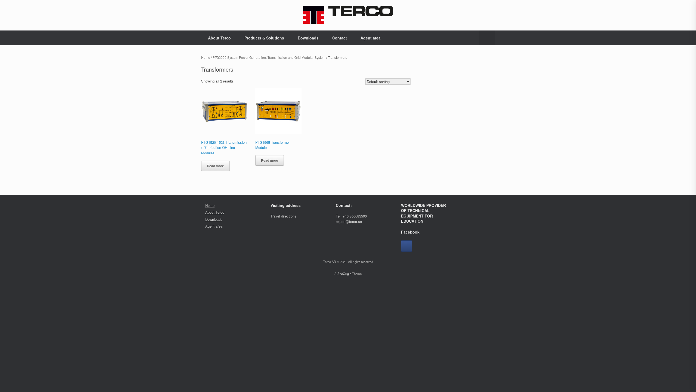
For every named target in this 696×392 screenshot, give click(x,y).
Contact (339, 38)
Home (205, 57)
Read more (215, 165)
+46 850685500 (355, 216)
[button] (487, 37)
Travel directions (283, 216)
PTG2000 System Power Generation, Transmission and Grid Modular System (269, 57)
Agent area (371, 38)
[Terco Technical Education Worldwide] (348, 14)
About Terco (219, 38)
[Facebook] (406, 246)
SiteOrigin (344, 273)
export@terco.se (349, 221)
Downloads (308, 38)
